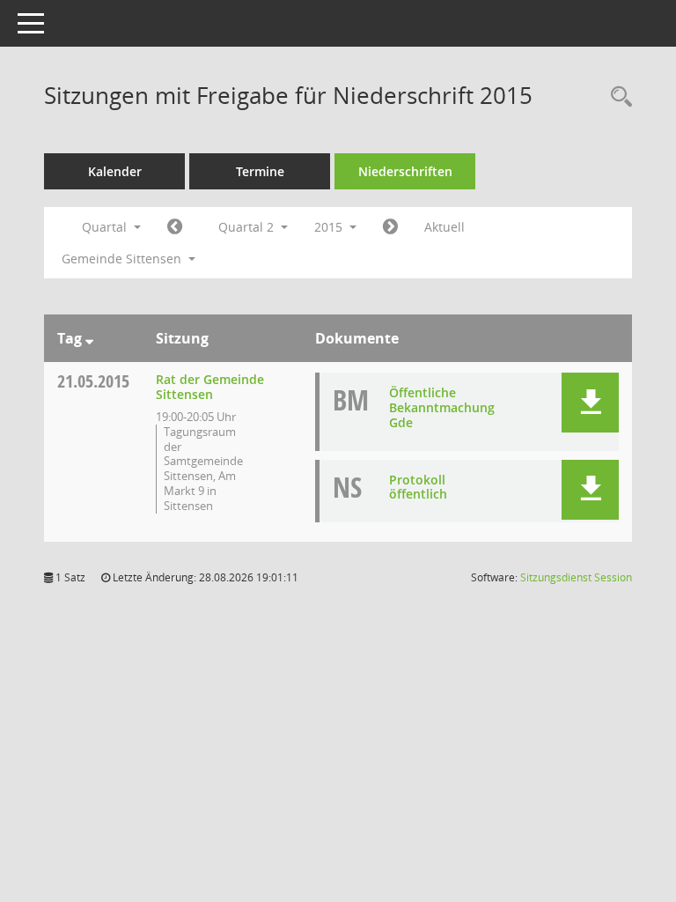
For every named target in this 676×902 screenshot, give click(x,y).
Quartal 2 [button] (247, 226)
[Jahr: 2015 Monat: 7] (390, 227)
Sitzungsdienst (576, 577)
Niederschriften (405, 171)
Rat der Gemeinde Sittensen (210, 387)
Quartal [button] (106, 226)
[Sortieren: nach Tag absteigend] (89, 338)
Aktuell (444, 226)
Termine (260, 171)
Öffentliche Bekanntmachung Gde (442, 407)
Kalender (115, 171)
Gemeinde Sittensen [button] (123, 258)
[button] (590, 403)
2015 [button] (330, 226)
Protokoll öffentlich (418, 487)
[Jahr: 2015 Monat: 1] (174, 227)
